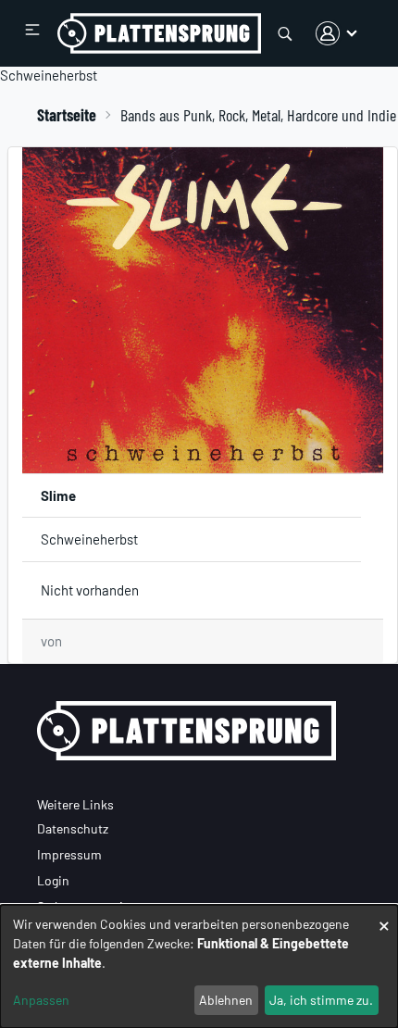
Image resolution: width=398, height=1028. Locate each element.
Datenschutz (72, 828)
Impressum (69, 854)
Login (53, 880)
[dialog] (199, 966)
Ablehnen (226, 1000)
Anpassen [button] (41, 1000)
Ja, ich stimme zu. (321, 1000)
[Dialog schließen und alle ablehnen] (384, 916)
